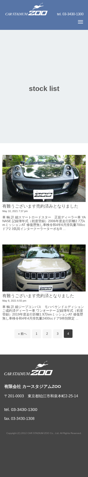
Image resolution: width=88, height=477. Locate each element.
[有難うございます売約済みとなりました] (44, 178)
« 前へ (22, 333)
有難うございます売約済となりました (38, 295)
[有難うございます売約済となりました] (44, 268)
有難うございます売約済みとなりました (40, 206)
